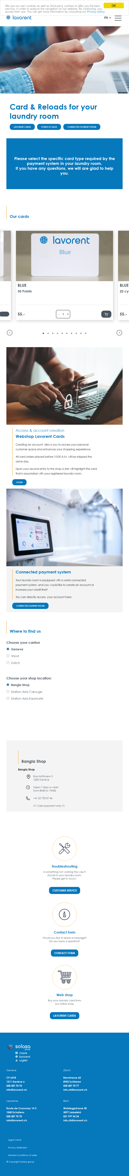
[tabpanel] (64, 275)
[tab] (14, 649)
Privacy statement (17, 1147)
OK (114, 5)
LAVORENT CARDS (22, 127)
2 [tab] (48, 333)
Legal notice (14, 1139)
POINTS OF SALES (49, 127)
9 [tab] (81, 333)
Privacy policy (96, 11)
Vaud (15, 656)
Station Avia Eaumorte (27, 698)
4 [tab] (57, 333)
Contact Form (64, 953)
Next (121, 332)
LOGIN (19, 482)
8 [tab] (76, 333)
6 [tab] (67, 333)
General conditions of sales (22, 1155)
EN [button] (106, 17)
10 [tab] (85, 333)
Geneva (17, 649)
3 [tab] (52, 333)
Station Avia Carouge (26, 691)
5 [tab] (62, 333)
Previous (7, 332)
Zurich (15, 662)
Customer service (64, 890)
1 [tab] (43, 333)
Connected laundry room (30, 605)
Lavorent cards (64, 1015)
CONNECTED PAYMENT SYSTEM (81, 127)
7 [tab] (71, 333)
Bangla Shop (20, 685)
